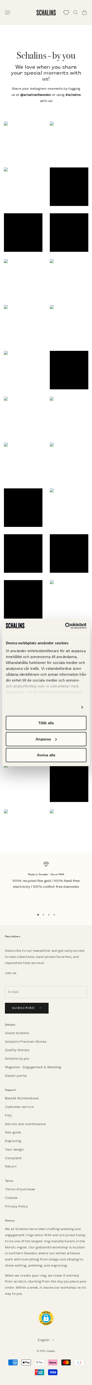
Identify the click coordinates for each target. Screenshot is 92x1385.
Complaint (13, 1158)
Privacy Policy (16, 1206)
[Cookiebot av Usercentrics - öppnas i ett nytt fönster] (65, 626)
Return (10, 1166)
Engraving (13, 1141)
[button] (23, 141)
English (43, 1340)
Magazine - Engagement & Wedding (33, 1067)
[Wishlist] (66, 12)
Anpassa (43, 739)
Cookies (11, 1198)
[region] (46, 883)
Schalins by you (17, 1058)
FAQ (8, 1115)
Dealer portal (16, 1076)
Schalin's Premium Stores (25, 1041)
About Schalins (17, 1033)
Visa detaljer (66, 707)
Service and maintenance (25, 1124)
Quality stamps (17, 1050)
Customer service (19, 1107)
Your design (14, 1149)
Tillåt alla (46, 723)
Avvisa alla (46, 755)
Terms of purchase (20, 1189)
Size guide (13, 1132)
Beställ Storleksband (22, 1098)
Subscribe (23, 1008)
